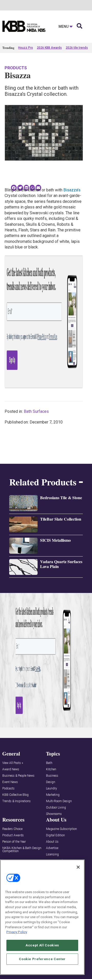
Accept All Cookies (42, 945)
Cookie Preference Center (42, 959)
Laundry (51, 788)
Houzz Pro (25, 47)
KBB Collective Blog (15, 795)
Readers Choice (12, 829)
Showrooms (54, 814)
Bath (49, 763)
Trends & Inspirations (16, 801)
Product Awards (13, 835)
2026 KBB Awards (49, 47)
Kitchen (51, 769)
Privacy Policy (16, 932)
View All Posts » (12, 763)
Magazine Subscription (61, 829)
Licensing (52, 854)
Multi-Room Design (59, 801)
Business (52, 775)
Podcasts (8, 788)
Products (16, 67)
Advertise (52, 848)
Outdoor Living (56, 807)
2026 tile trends (77, 47)
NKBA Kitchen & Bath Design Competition (21, 849)
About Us (52, 841)
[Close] (78, 867)
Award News (10, 769)
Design (50, 782)
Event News (10, 782)
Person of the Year (14, 841)
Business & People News (18, 775)
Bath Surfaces (36, 411)
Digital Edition (55, 835)
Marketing (53, 795)
